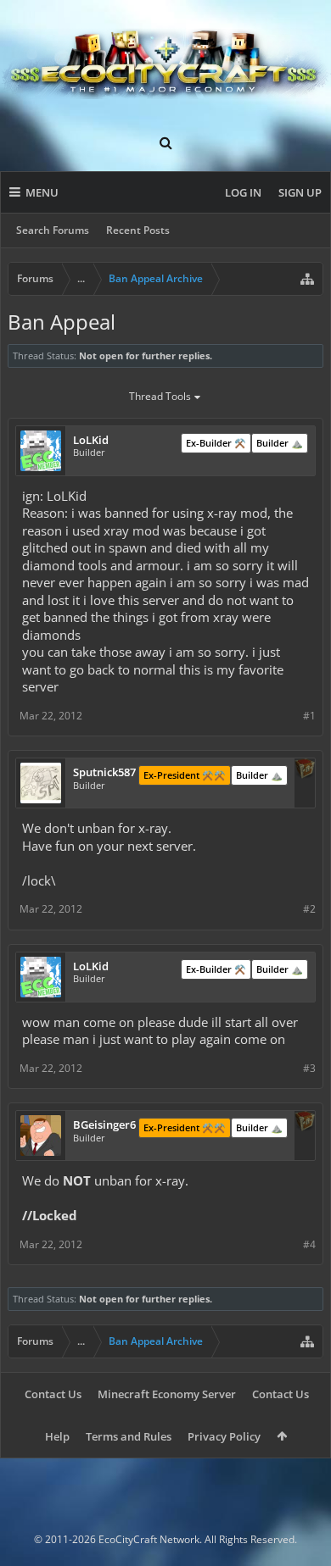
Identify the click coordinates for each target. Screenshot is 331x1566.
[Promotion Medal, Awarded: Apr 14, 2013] (305, 770)
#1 (309, 715)
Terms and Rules (128, 1436)
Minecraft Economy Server (167, 1394)
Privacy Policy (224, 1436)
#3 (309, 1068)
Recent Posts (138, 230)
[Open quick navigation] (307, 279)
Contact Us (53, 1394)
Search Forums (52, 230)
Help (57, 1436)
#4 (309, 1244)
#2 (309, 908)
